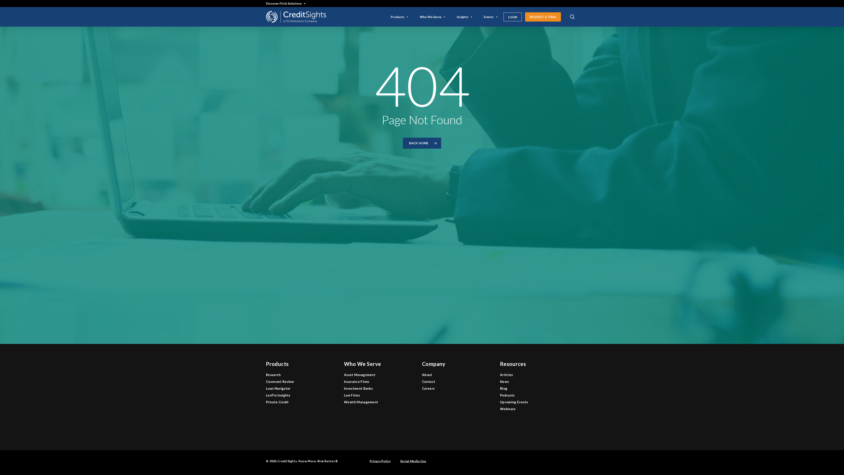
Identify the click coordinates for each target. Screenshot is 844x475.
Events (489, 17)
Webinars (508, 409)
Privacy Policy (380, 461)
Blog (503, 388)
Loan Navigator (278, 388)
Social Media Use (413, 461)
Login (512, 17)
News (504, 382)
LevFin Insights (278, 395)
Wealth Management (361, 402)
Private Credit (277, 402)
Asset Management (359, 375)
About (427, 375)
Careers (428, 388)
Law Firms (352, 395)
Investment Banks (358, 388)
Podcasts (507, 395)
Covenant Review (280, 382)
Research (273, 375)
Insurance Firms (356, 382)
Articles (506, 375)
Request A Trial (543, 17)
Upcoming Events (514, 402)
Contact (428, 382)
